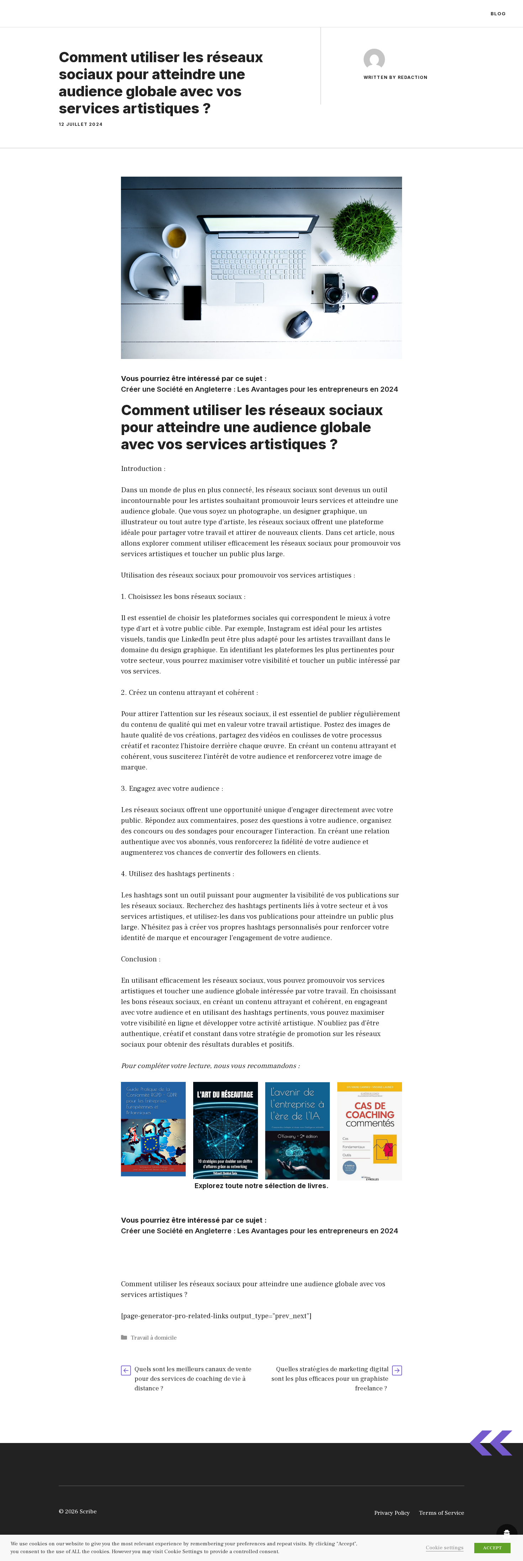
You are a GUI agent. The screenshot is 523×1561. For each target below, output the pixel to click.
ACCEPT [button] (492, 1548)
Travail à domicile (154, 1338)
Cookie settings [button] (445, 1547)
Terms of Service (441, 1513)
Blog (498, 13)
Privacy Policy (392, 1513)
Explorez (209, 1186)
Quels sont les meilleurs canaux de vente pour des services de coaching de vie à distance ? (193, 1379)
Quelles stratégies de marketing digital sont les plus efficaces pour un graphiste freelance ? (330, 1379)
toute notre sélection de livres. (275, 1186)
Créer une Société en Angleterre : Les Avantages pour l (215, 389)
